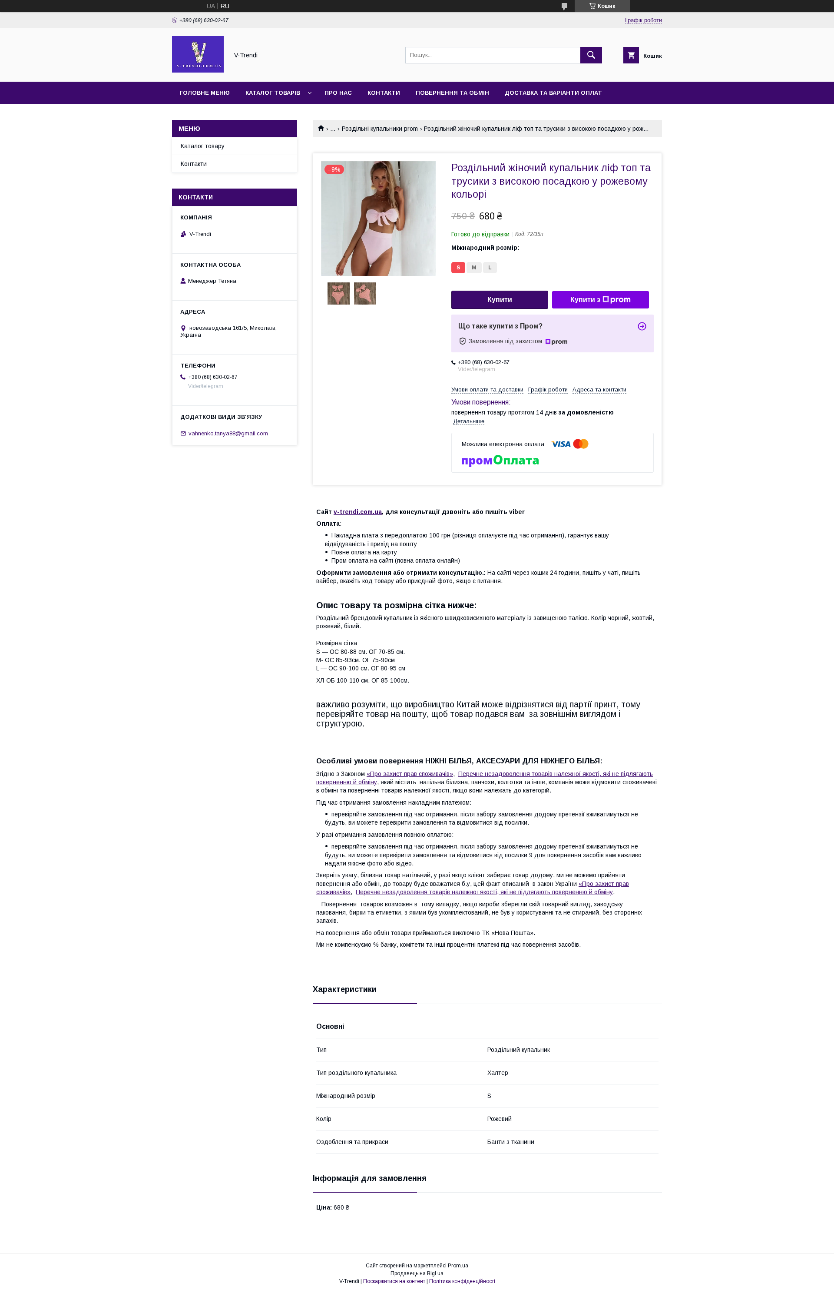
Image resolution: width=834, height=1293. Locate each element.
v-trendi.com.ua (358, 511)
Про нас (338, 93)
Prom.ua (458, 1266)
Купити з (585, 299)
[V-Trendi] (198, 70)
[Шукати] (591, 55)
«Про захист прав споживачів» (410, 773)
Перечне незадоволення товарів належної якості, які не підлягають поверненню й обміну (484, 892)
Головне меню (205, 93)
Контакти (383, 93)
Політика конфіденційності (462, 1281)
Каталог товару (203, 146)
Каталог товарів (272, 93)
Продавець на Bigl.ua (417, 1273)
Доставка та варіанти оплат (553, 93)
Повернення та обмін (452, 93)
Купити (499, 299)
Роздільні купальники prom (380, 128)
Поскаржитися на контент (394, 1281)
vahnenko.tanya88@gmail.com (228, 433)
